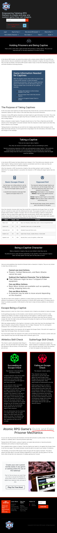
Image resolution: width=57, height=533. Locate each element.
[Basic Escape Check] (14, 177)
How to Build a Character (10, 34)
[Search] (27, 20)
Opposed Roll (42, 182)
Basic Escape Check (14, 182)
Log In (5, 32)
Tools (39, 34)
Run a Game (28, 34)
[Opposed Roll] (42, 177)
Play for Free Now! (15, 487)
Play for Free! (15, 32)
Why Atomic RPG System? (31, 32)
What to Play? (48, 32)
